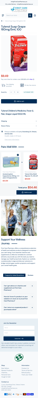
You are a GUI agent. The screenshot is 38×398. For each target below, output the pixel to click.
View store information (12, 139)
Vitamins (4, 373)
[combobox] (16, 15)
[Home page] (1, 21)
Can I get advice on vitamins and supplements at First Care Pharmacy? (15, 288)
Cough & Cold (5, 377)
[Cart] (35, 15)
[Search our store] (30, 15)
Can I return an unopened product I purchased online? (16, 308)
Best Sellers (5, 368)
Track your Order (27, 375)
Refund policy (26, 373)
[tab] (14, 275)
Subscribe (18, 338)
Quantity (4, 92)
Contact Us (25, 368)
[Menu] (3, 15)
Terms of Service (27, 370)
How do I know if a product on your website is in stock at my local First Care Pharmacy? (16, 299)
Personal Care (5, 375)
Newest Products (6, 370)
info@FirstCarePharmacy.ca (19, 1)
